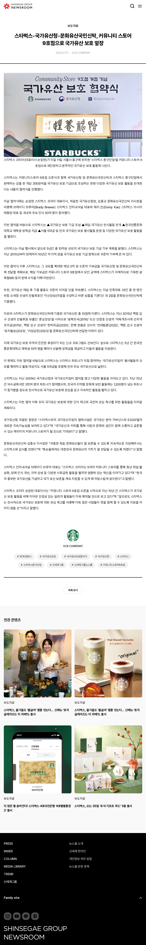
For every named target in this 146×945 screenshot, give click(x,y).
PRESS (8, 843)
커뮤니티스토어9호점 (114, 564)
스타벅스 (124, 556)
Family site (12, 898)
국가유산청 (103, 556)
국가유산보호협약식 (77, 556)
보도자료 (73, 25)
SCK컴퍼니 (26, 556)
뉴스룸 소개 (76, 843)
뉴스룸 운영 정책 (79, 866)
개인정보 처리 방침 (80, 858)
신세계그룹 (57, 564)
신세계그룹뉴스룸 (83, 564)
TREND (8, 874)
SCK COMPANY (81, 52)
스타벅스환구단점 (32, 564)
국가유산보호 (49, 556)
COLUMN (10, 858)
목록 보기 (73, 590)
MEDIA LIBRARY (15, 866)
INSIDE (8, 851)
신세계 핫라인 (77, 851)
